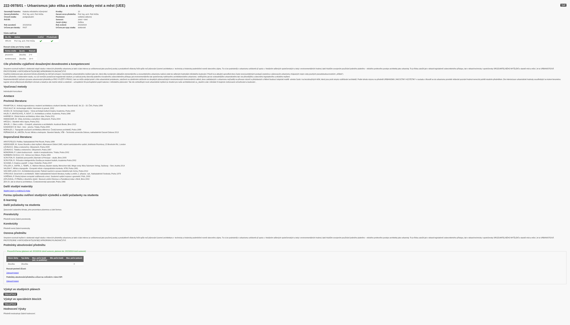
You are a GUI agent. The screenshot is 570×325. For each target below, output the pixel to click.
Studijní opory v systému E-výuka (17, 191)
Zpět (563, 5)
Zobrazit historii (12, 273)
